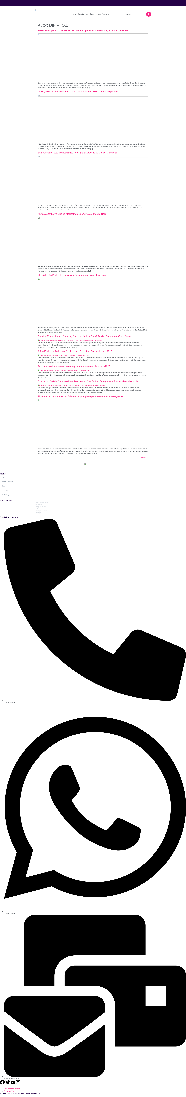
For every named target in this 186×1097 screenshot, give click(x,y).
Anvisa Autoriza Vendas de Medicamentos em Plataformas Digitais (72, 214)
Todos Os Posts (83, 14)
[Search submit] (148, 14)
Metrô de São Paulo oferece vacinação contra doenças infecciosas (72, 275)
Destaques (38, 513)
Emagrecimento (40, 507)
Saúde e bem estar (41, 503)
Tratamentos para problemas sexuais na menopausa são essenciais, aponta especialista (83, 30)
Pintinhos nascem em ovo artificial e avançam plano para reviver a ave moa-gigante (80, 396)
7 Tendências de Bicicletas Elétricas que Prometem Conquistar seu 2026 (75, 351)
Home (74, 14)
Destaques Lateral (41, 511)
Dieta (37, 509)
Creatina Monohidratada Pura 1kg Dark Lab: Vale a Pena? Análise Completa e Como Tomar (84, 336)
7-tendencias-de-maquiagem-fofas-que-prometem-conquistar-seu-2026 (74, 366)
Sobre (92, 14)
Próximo (144, 458)
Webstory (105, 14)
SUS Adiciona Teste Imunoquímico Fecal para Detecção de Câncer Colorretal (77, 152)
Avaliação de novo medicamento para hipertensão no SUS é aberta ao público (78, 91)
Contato (98, 14)
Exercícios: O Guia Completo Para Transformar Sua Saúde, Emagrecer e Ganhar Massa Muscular (88, 381)
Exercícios (38, 505)
